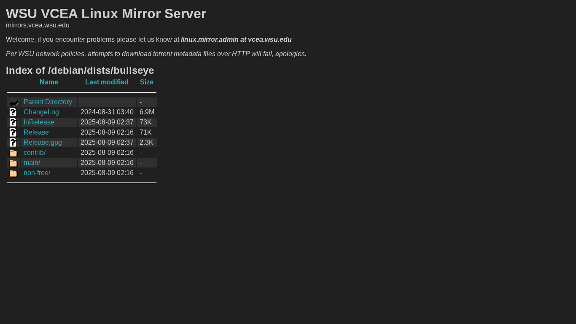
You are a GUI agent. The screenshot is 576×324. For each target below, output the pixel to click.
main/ (32, 162)
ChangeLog (41, 112)
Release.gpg (43, 142)
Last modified (107, 82)
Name (49, 82)
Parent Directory (48, 101)
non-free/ (37, 172)
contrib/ (35, 152)
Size (146, 82)
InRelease (39, 122)
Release (36, 132)
